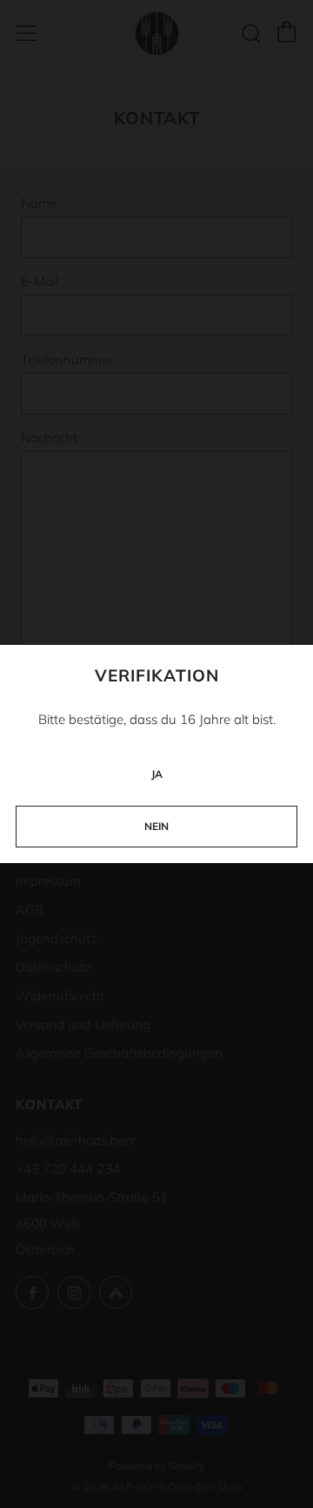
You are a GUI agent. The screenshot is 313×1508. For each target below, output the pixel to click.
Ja (157, 774)
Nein (156, 826)
